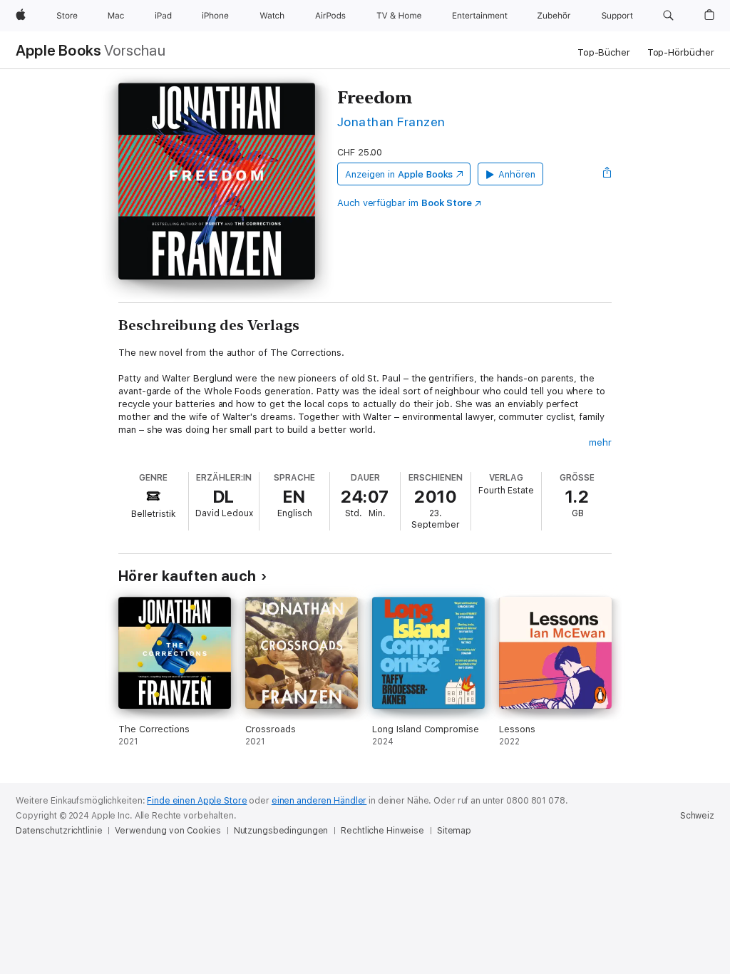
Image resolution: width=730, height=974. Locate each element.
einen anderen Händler (319, 801)
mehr (600, 442)
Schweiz (697, 816)
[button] (668, 15)
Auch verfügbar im (404, 203)
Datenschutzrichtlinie (59, 831)
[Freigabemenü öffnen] (607, 174)
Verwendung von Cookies (167, 831)
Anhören (516, 174)
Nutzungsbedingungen (281, 831)
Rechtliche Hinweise (382, 831)
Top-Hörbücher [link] (680, 52)
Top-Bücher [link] (603, 52)
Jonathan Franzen (391, 121)
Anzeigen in (399, 174)
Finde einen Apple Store (197, 801)
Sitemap (454, 831)
